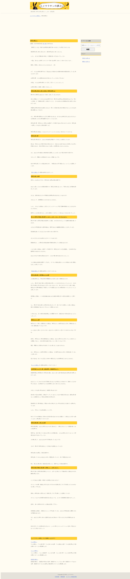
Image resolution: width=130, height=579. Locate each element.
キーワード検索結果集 (71, 576)
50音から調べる (86, 58)
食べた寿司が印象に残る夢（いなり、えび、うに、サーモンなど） (49, 217)
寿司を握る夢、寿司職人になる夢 (40, 275)
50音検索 (57, 576)
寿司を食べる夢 (35, 176)
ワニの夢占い (34, 542)
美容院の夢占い (34, 559)
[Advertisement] (65, 28)
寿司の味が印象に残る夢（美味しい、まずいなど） (45, 467)
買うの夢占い (35, 172)
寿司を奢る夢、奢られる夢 (38, 422)
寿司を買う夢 (34, 135)
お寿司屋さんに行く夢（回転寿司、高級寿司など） (45, 369)
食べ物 (44, 43)
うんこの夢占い (34, 550)
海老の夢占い (35, 271)
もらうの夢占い (35, 365)
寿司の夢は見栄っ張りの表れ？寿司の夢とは (43, 91)
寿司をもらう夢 (35, 320)
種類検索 (63, 576)
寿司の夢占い (34, 40)
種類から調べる (86, 61)
